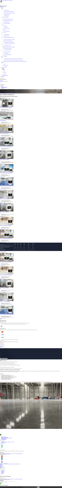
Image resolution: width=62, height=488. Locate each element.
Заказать (1, 111)
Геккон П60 (6, 225)
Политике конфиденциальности (18, 453)
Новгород (2, 473)
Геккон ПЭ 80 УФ (4, 301)
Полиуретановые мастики (4, 438)
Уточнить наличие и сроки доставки (3, 358)
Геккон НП (6, 238)
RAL (3, 120)
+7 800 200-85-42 (2, 81)
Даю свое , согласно (11, 453)
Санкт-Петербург (2, 0)
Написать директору (10, 0)
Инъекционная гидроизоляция (4, 437)
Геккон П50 (6, 107)
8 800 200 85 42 (6, 0)
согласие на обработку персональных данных (8, 453)
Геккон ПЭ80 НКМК (7, 314)
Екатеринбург (2, 471)
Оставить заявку (2, 250)
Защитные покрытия (3, 436)
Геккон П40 (4, 159)
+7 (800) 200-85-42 (3, 442)
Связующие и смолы (3, 439)
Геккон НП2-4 (6, 146)
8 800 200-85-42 (1, 6)
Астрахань (2, 472)
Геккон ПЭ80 (4, 133)
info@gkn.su (5, 6)
